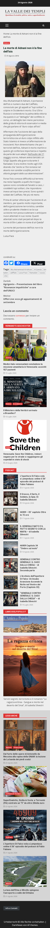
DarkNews (17, 925)
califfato (13, 272)
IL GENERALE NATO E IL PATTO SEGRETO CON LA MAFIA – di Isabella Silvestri (10, 532)
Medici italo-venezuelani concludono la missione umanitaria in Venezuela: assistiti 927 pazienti (25, 345)
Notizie (8, 747)
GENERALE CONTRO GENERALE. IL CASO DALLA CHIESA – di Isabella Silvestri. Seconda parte (10, 565)
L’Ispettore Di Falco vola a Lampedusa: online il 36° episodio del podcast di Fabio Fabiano (10, 481)
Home (6, 33)
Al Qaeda (38, 269)
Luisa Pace (23, 272)
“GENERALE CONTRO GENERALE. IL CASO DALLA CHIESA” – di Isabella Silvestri (10, 599)
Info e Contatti (11, 908)
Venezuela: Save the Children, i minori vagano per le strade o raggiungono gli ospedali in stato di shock (25, 435)
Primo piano (18, 747)
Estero (6, 43)
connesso (20, 315)
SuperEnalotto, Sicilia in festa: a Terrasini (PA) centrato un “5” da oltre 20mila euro (25, 781)
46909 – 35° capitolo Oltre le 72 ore (10, 515)
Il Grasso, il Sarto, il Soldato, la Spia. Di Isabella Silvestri (10, 498)
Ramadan (33, 272)
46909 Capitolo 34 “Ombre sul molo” (10, 548)
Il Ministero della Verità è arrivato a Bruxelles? (25, 391)
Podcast (9, 837)
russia (42, 272)
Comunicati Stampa (13, 794)
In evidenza (17, 404)
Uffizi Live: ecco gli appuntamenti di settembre (22, 299)
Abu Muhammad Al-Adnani (21, 269)
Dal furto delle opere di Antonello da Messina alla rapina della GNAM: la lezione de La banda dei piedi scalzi (25, 735)
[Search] (43, 25)
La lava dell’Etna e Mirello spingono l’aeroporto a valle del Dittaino (25, 871)
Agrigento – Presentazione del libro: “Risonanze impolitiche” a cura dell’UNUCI (22, 286)
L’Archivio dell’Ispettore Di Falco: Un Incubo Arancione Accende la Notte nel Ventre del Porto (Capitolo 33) (10, 582)
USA (5, 276)
